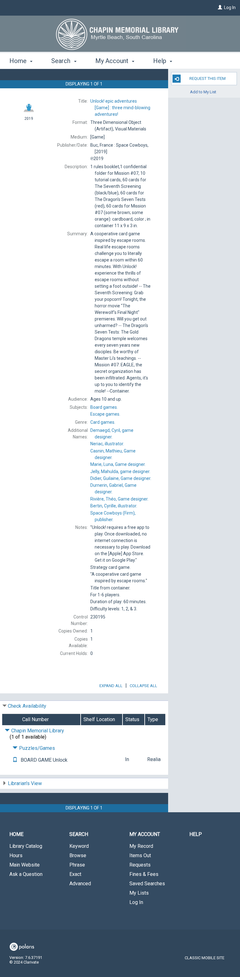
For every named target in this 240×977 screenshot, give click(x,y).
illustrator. (107, 443)
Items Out (140, 855)
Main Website (24, 865)
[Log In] (220, 7)
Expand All (110, 685)
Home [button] (18, 61)
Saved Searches (147, 884)
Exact (75, 874)
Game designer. (118, 464)
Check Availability (27, 706)
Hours (15, 855)
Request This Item (207, 78)
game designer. (120, 471)
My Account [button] (112, 61)
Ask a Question (25, 874)
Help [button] (160, 61)
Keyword (79, 846)
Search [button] (61, 61)
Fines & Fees (143, 874)
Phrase (77, 865)
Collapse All (143, 685)
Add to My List (203, 91)
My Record (141, 846)
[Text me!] (15, 760)
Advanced (80, 884)
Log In (230, 7)
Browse (77, 855)
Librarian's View (25, 783)
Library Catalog (25, 846)
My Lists (139, 893)
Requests (140, 865)
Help (195, 834)
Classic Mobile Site (204, 957)
